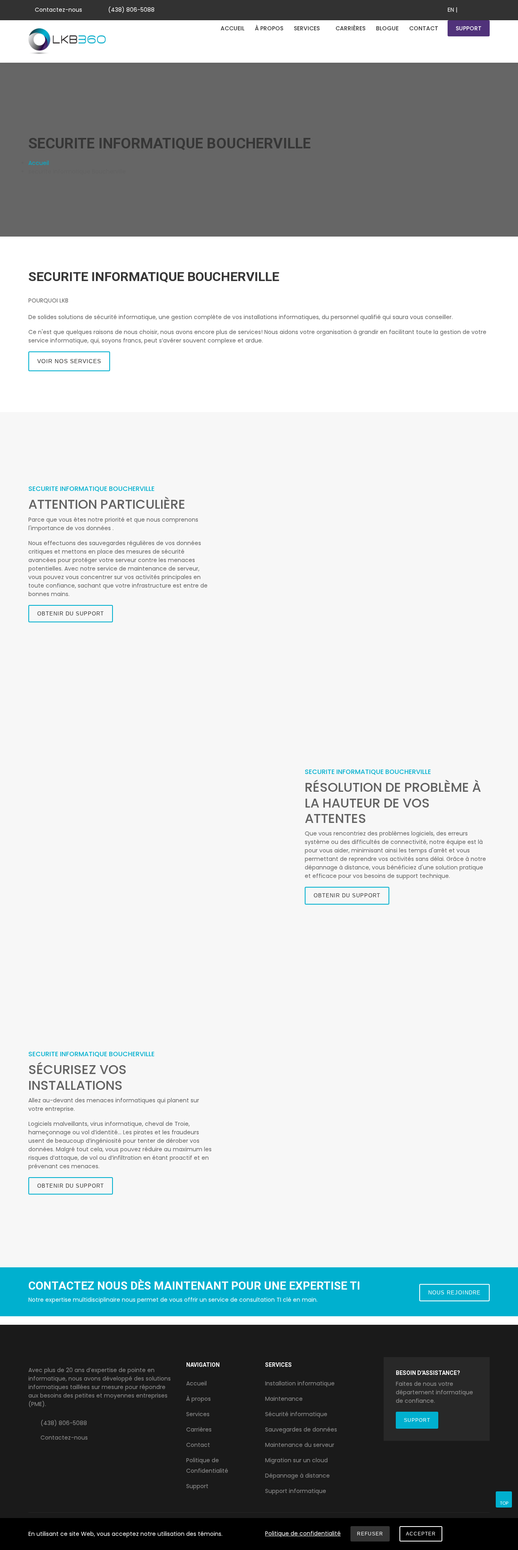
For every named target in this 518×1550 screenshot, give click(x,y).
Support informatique (295, 1491)
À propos (198, 1399)
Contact (423, 28)
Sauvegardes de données (301, 1429)
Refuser (370, 1534)
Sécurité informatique (296, 1414)
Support (469, 28)
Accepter (421, 1534)
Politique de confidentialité (303, 1533)
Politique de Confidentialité (207, 1465)
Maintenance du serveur (299, 1445)
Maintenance (284, 1399)
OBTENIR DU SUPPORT (70, 614)
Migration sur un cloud (296, 1460)
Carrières (350, 28)
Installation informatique (300, 1383)
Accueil (232, 28)
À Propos (269, 28)
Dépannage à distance (297, 1476)
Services (307, 28)
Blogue (387, 28)
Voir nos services (69, 361)
